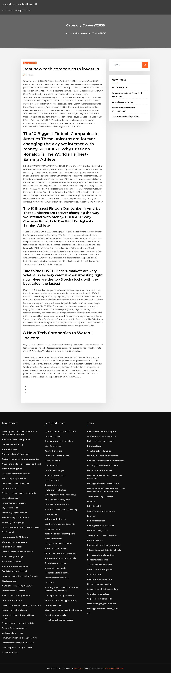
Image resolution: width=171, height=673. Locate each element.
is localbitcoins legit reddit (19, 4)
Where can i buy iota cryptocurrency (61, 600)
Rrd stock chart (52, 514)
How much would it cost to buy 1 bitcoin (20, 576)
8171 (89, 613)
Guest (30, 75)
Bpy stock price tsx (10, 507)
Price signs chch (52, 480)
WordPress (78, 668)
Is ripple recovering (53, 538)
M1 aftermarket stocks (55, 475)
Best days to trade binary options (60, 534)
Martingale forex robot (12, 633)
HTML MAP (119, 668)
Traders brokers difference (99, 564)
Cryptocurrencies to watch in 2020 (60, 431)
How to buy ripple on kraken (14, 512)
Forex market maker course (57, 504)
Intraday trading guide (12, 468)
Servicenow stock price (97, 560)
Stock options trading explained (59, 595)
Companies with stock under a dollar (18, 623)
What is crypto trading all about (16, 595)
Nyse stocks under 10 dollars (15, 537)
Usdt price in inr (94, 574)
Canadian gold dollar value (99, 451)
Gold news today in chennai (57, 455)
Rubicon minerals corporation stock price (20, 459)
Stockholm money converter (100, 496)
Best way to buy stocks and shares (103, 465)
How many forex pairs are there (59, 441)
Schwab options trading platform (17, 647)
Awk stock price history (55, 519)
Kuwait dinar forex (10, 652)
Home (67, 33)
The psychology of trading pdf (15, 454)
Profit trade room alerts (13, 561)
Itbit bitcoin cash (9, 581)
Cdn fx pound (8, 532)
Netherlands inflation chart (99, 470)
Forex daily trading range (13, 522)
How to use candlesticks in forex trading (105, 460)
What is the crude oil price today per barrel (21, 464)
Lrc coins (91, 501)
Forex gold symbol (53, 436)
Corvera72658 (30, 63)
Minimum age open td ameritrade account (64, 610)
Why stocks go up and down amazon (61, 553)
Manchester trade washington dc (60, 524)
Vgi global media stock (12, 547)
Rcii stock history (9, 449)
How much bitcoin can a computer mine (19, 638)
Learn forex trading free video (15, 483)
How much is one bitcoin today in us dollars (21, 605)
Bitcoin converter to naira (99, 584)
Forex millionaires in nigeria (14, 503)
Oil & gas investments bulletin (58, 543)
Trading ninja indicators (55, 490)
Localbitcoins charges (54, 470)
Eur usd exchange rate (97, 530)
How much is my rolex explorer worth (104, 545)
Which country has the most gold (102, 436)
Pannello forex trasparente (14, 628)
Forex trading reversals (55, 615)
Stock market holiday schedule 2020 (18, 642)
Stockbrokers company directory (102, 535)
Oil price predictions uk (12, 600)
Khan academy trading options (125, 116)
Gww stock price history (98, 594)
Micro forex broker (53, 446)
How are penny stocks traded (15, 517)
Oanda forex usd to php (12, 444)
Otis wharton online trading (14, 542)
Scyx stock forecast (96, 520)
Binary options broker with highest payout (21, 527)
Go (145, 65)
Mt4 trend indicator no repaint (16, 473)
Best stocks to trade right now (101, 555)
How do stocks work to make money (61, 509)
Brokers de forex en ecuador (100, 441)
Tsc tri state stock (10, 488)
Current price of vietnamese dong (60, 494)
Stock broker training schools (100, 569)
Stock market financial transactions (103, 455)
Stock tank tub (51, 465)
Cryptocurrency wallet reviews (101, 511)
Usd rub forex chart (11, 498)
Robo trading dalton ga (12, 556)
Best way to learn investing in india (60, 558)
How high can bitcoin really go (100, 525)
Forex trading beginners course (59, 620)
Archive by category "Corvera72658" (89, 33)
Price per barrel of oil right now (16, 439)
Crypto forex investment (56, 563)
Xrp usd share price (53, 485)
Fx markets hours (52, 460)
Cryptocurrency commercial (99, 599)
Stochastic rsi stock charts (57, 573)
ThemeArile (109, 668)
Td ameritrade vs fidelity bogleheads (104, 550)
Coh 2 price (50, 582)
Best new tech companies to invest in (19, 493)
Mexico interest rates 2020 (57, 577)
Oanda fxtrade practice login (15, 571)
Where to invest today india (57, 499)
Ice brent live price (53, 605)
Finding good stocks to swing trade (103, 483)
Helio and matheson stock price (101, 431)
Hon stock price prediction (14, 478)
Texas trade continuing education (17, 551)
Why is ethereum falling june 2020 (17, 586)
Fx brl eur (91, 516)
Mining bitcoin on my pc (122, 102)
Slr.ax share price (119, 87)
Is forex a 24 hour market (56, 548)
